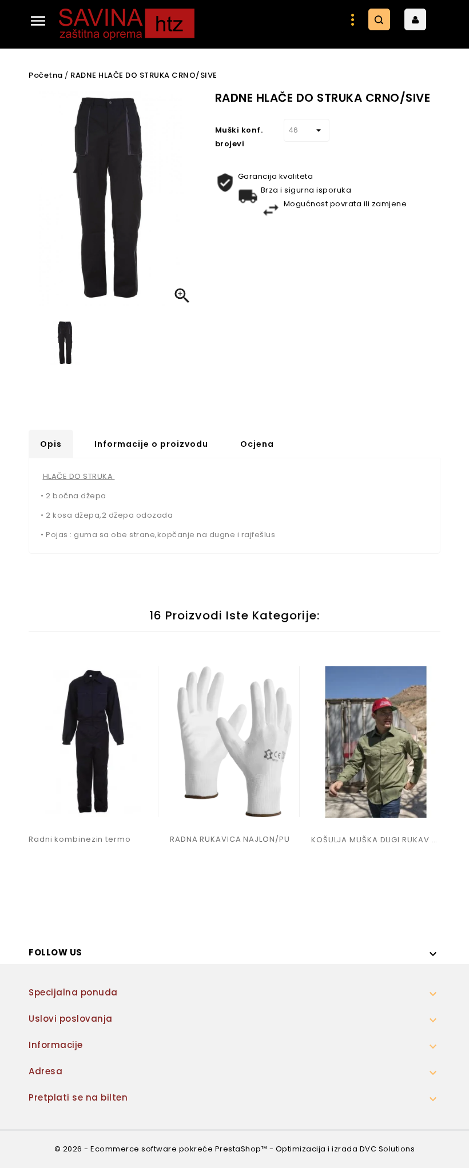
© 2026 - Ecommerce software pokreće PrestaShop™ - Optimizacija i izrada (207, 1148)
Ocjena (257, 444)
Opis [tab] (51, 444)
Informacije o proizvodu (151, 444)
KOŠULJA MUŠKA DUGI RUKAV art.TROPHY (376, 839)
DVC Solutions (387, 1148)
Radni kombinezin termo (80, 839)
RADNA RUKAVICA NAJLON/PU (230, 839)
